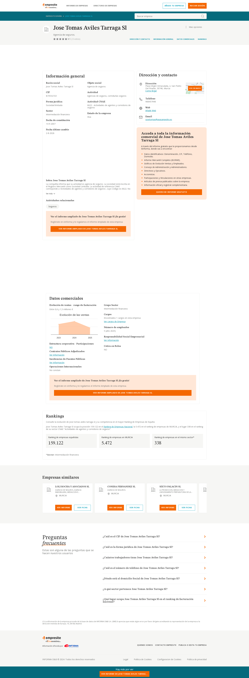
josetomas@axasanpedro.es (158, 119)
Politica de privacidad (197, 659)
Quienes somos (145, 645)
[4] (63, 39)
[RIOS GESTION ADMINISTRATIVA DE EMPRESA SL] (205, 490)
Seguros (52, 206)
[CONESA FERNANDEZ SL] (101, 490)
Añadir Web (150, 110)
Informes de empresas (77, 6)
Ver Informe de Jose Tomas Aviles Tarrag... (124, 674)
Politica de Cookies (143, 659)
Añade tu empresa (174, 5)
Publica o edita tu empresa (193, 645)
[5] (66, 39)
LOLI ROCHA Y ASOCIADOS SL (72, 487)
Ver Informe (63, 507)
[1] (54, 39)
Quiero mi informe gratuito (171, 192)
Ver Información (56, 355)
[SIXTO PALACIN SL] (153, 490)
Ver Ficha (82, 507)
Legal (125, 659)
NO (51, 347)
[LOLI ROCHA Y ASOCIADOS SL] (49, 490)
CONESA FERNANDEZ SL (121, 487)
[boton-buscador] (202, 16)
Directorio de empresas (105, 6)
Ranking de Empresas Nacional (118, 426)
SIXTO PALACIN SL (170, 487)
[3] (60, 39)
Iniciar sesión (197, 5)
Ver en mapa (195, 88)
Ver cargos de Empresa (115, 321)
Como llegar (151, 91)
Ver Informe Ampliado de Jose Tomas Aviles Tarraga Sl (88, 229)
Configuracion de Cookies (169, 659)
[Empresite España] (50, 5)
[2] (57, 39)
